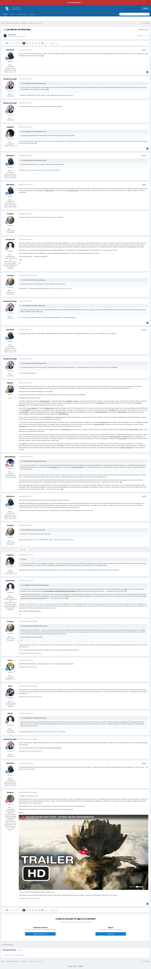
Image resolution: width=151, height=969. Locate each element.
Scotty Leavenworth (126, 447)
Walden (10, 383)
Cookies (80, 966)
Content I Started (22, 14)
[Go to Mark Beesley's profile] (10, 463)
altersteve (13, 34)
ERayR (10, 713)
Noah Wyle (49, 417)
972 (11, 398)
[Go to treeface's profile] (10, 799)
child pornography (99, 424)
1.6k (11, 472)
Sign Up (146, 8)
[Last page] (46, 43)
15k (11, 728)
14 (38, 43)
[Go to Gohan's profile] (10, 666)
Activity (12, 14)
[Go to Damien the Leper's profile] (10, 85)
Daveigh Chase (65, 429)
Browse (32, 14)
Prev (7, 43)
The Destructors (24, 412)
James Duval (122, 438)
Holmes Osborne (134, 429)
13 (35, 43)
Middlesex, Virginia (72, 401)
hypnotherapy (23, 426)
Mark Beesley (10, 457)
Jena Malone (26, 410)
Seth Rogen (126, 436)
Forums (5, 14)
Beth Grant (112, 410)
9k (11, 142)
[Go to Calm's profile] (10, 692)
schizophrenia (103, 422)
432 (11, 675)
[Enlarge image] (43, 55)
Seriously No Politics (74, 2)
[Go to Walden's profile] (10, 389)
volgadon (10, 127)
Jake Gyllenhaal (44, 401)
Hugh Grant (48, 190)
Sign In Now (111, 934)
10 (26, 43)
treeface (10, 792)
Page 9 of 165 (54, 43)
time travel (60, 417)
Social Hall (22, 36)
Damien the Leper (10, 79)
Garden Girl (10, 239)
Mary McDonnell (63, 414)
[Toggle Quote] (21, 83)
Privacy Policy (72, 966)
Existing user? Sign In (133, 8)
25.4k (11, 229)
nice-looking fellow (72, 190)
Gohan (10, 660)
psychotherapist (32, 408)
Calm (10, 686)
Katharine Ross (49, 408)
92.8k (11, 701)
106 (11, 807)
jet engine (101, 403)
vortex (23, 443)
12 (32, 43)
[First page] (3, 43)
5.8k (11, 94)
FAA (36, 405)
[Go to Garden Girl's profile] (10, 246)
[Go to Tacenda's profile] (10, 220)
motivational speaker (101, 412)
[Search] (148, 14)
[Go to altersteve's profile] (5, 36)
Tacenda (10, 214)
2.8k (11, 65)
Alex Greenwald (115, 436)
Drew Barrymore (61, 412)
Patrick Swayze (122, 412)
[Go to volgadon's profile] (10, 133)
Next (42, 43)
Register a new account (40, 934)
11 (29, 43)
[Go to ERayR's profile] (10, 720)
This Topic (140, 14)
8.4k (11, 254)
